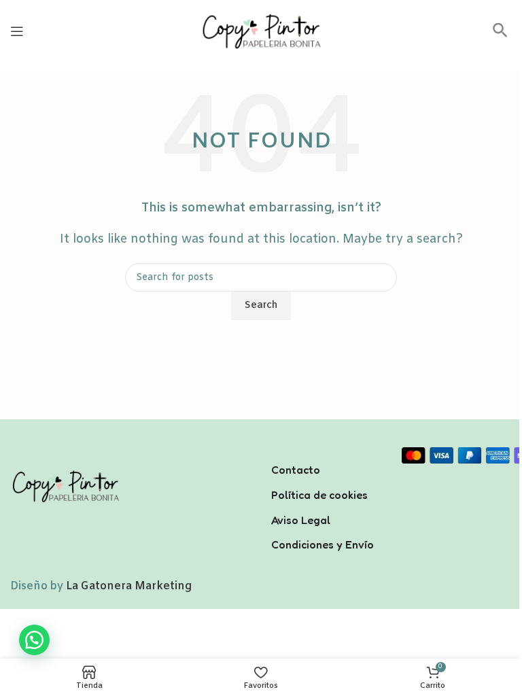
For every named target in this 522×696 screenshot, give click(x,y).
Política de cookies (319, 495)
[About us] (326, 452)
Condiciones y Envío (322, 544)
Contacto (295, 469)
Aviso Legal (300, 520)
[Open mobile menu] (17, 31)
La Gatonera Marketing (129, 586)
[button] (500, 35)
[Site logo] (261, 31)
